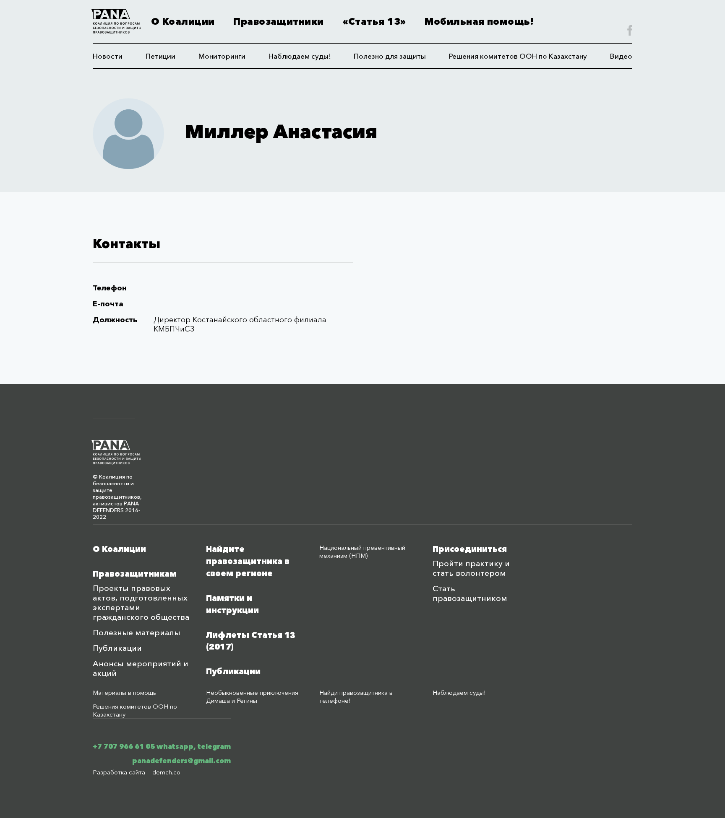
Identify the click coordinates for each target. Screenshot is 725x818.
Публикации (117, 648)
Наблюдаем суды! (300, 56)
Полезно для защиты (390, 56)
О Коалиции (182, 21)
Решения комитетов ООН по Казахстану (518, 56)
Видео (621, 56)
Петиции (160, 56)
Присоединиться (470, 549)
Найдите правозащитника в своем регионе (247, 561)
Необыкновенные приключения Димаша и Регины (252, 696)
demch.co (166, 772)
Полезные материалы (136, 632)
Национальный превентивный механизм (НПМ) (362, 551)
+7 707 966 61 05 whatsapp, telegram (162, 746)
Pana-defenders (116, 21)
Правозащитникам (135, 574)
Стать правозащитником (470, 593)
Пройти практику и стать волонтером (471, 568)
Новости (108, 56)
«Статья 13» (374, 21)
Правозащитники (278, 21)
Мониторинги (221, 56)
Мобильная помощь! (479, 21)
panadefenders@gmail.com (181, 760)
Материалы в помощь (124, 692)
